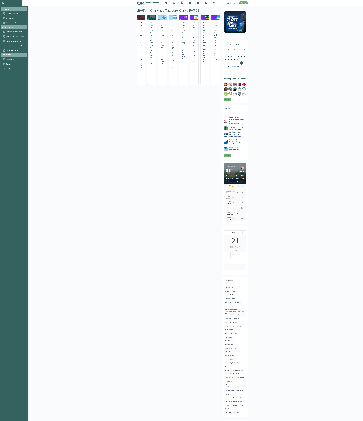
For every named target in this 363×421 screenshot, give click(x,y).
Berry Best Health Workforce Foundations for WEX (236, 119)
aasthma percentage (231, 412)
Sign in (234, 3)
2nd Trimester (229, 280)
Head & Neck (237, 326)
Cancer (227, 291)
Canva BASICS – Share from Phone (162, 35)
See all (227, 99)
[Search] (228, 3)
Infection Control (230, 348)
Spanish (227, 394)
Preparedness (229, 377)
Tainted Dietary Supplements (234, 401)
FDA (226, 322)
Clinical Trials (229, 295)
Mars (238, 352)
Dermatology (229, 306)
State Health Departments (233, 398)
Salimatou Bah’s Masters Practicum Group (237, 141)
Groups (227, 109)
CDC (233, 291)
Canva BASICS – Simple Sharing (183, 33)
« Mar (227, 44)
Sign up (243, 3)
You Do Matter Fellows (236, 127)
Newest (226, 113)
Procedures (228, 381)
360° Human (229, 284)
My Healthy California (232, 363)
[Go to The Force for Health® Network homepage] (148, 2)
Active (232, 113)
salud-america (229, 390)
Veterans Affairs (238, 405)
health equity (229, 337)
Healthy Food (229, 341)
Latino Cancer (229, 352)
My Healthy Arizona (231, 359)
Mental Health (229, 355)
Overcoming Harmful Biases (233, 374)
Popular (238, 113)
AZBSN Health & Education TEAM (234, 148)
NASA (226, 366)
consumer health (230, 298)
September (240, 390)
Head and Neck (229, 330)
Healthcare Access (231, 333)
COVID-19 (228, 302)
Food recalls (234, 322)
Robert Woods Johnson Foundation (232, 386)
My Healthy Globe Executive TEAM (234, 133)
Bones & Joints (229, 287)
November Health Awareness (234, 370)
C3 (238, 287)
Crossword (237, 302)
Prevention (240, 377)
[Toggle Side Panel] (3, 3)
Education (228, 318)
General (227, 326)
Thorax (227, 405)
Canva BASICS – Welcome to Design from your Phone (172, 43)
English (236, 318)
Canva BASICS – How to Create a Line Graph (151, 40)
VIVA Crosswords (230, 409)
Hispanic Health (230, 344)
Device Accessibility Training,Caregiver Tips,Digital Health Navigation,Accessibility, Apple (235, 312)
